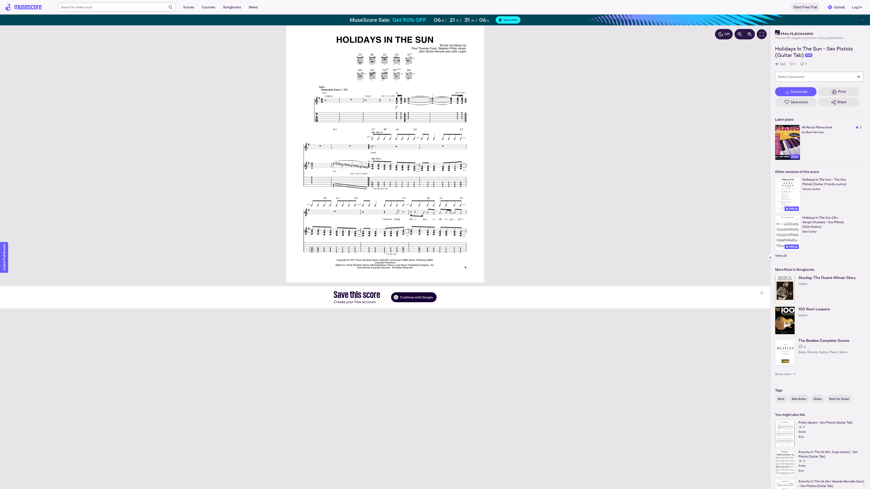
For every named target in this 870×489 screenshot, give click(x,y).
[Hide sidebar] (770, 257)
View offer (510, 20)
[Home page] (23, 7)
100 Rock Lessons (814, 309)
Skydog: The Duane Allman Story (827, 278)
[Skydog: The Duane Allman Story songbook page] (785, 289)
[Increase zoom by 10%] (750, 34)
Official (793, 208)
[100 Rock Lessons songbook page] (785, 320)
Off (727, 34)
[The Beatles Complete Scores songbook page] (785, 352)
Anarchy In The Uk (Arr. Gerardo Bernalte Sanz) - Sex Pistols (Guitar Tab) (831, 483)
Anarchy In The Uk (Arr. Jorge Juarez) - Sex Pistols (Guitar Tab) (828, 454)
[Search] (171, 7)
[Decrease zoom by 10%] (740, 34)
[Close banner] (862, 20)
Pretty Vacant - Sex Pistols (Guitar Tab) (825, 422)
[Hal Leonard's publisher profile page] (809, 32)
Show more (783, 374)
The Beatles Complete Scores (823, 340)
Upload (839, 7)
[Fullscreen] (762, 34)
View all (780, 255)
